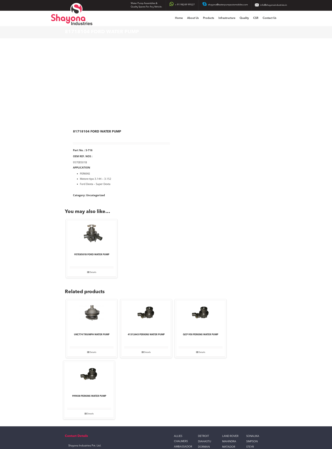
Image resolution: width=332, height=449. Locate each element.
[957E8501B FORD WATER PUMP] (91, 234)
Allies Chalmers (181, 439)
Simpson (252, 441)
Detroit (203, 436)
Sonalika (252, 436)
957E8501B (80, 162)
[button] (282, 18)
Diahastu (204, 441)
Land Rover (230, 436)
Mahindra (229, 441)
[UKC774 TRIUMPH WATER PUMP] (91, 314)
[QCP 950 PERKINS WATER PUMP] (200, 314)
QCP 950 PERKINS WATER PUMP (200, 335)
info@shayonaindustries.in (273, 5)
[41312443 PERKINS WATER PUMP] (146, 314)
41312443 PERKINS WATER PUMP (146, 335)
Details (93, 272)
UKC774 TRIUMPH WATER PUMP (91, 335)
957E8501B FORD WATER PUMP (91, 255)
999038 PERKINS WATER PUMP (89, 396)
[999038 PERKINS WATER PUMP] (89, 376)
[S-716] (113, 84)
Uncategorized (95, 195)
